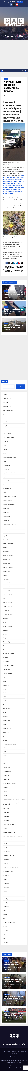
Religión (5, 828)
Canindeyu (6, 469)
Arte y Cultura (7, 433)
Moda (4, 712)
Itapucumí (6, 685)
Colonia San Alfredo (8, 504)
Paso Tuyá (6, 779)
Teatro (4, 895)
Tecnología (6, 903)
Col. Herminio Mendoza (9, 496)
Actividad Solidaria (8, 410)
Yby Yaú (6, 78)
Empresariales (7, 591)
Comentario (6, 508)
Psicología (6, 808)
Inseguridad (6, 661)
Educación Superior (8, 583)
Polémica (5, 787)
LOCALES (5, 697)
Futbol (4, 622)
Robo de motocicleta (9, 832)
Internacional (6, 669)
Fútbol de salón (7, 626)
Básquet (5, 449)
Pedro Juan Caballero (9, 783)
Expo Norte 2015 (7, 614)
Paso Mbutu (6, 775)
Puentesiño (6, 820)
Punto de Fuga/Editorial (9, 824)
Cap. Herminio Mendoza (10, 473)
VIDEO (4, 934)
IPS (4, 677)
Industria (5, 657)
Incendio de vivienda (8, 653)
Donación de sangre (8, 567)
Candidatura (6, 465)
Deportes (5, 536)
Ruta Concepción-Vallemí (10, 840)
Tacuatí (5, 891)
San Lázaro (6, 859)
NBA (4, 736)
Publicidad (6, 816)
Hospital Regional (8, 642)
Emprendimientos (8, 587)
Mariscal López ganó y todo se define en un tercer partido (13, 1015)
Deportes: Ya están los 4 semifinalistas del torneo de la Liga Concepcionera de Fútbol (14, 1061)
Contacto (16, 1056)
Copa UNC (6, 520)
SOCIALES (6, 883)
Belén (4, 453)
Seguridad (6, 875)
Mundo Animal (7, 728)
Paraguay (5, 763)
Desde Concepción (8, 543)
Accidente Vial (7, 406)
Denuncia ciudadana (8, 532)
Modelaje (5, 716)
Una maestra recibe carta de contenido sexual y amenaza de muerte (9, 270)
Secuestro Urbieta (8, 871)
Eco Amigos (6, 571)
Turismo (5, 914)
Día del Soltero (7, 563)
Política (5, 795)
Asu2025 (5, 441)
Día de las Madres (8, 555)
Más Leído (6, 705)
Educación (6, 579)
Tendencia (6, 906)
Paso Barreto (6, 767)
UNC (4, 918)
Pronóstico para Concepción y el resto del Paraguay (14, 803)
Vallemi (5, 926)
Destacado (6, 551)
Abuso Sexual (7, 398)
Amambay (6, 422)
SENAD (5, 879)
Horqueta (5, 638)
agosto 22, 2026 (10, 1017)
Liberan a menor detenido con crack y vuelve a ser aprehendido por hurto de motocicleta (14, 1066)
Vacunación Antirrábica (9, 922)
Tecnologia (6, 899)
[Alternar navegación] (13, 71)
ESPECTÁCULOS (8, 606)
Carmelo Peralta (7, 481)
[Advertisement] (14, 54)
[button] (23, 70)
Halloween (6, 630)
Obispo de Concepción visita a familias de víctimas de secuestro (13, 998)
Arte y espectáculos (8, 437)
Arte (4, 430)
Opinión (5, 752)
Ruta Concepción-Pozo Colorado (12, 836)
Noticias (5, 740)
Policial (5, 791)
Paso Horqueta (7, 771)
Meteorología (6, 708)
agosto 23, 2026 (10, 967)
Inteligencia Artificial (8, 665)
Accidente (5, 402)
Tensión (5, 910)
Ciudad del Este (7, 488)
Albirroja (5, 418)
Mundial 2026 (7, 720)
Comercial (6, 512)
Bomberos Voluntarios (9, 457)
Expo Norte (6, 610)
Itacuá (4, 681)
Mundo (5, 724)
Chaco (4, 485)
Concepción (6, 516)
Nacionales (6, 732)
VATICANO (6, 930)
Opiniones (5, 756)
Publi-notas (6, 812)
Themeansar (14, 1053)
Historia (5, 634)
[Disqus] (14, 356)
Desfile (5, 547)
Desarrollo (6, 540)
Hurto (4, 646)
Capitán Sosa (6, 477)
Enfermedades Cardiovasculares (12, 595)
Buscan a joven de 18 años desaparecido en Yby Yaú (13, 295)
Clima (4, 492)
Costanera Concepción (9, 524)
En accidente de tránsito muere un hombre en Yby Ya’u (18, 269)
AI (3, 414)
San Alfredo (6, 851)
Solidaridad (6, 887)
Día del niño (6, 559)
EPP (4, 598)
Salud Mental (6, 848)
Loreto (4, 701)
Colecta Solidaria (7, 500)
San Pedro (6, 863)
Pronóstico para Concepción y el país (14, 799)
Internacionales (7, 673)
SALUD (5, 844)
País (4, 759)
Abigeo (5, 394)
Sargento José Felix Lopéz (10, 867)
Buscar (4, 381)
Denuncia (5, 528)
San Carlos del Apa (8, 855)
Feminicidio (6, 618)
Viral (4, 938)
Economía (6, 575)
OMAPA (5, 748)
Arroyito (5, 426)
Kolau (4, 689)
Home (11, 1056)
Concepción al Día (14, 36)
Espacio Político (7, 602)
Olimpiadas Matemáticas (10, 744)
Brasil (4, 461)
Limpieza (5, 693)
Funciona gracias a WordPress (9, 1051)
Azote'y (5, 445)
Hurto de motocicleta (9, 650)
